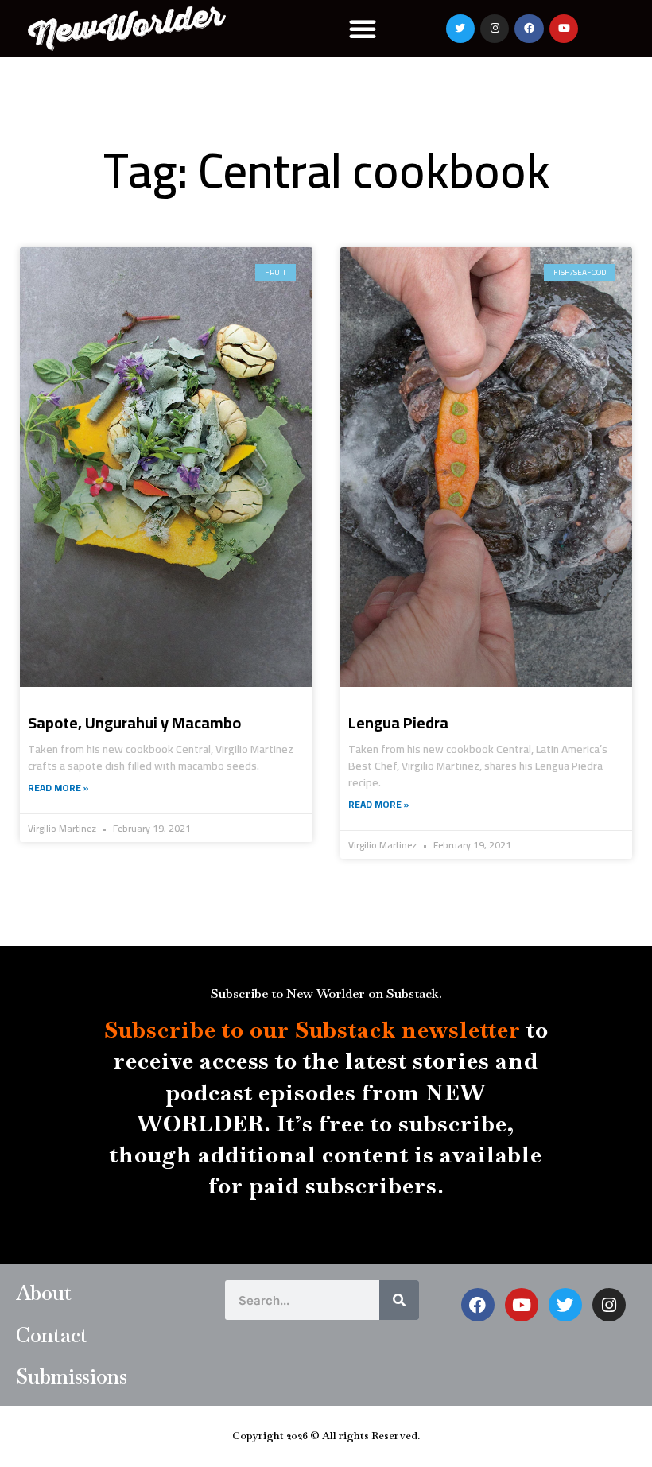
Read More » (58, 788)
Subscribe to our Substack (250, 1029)
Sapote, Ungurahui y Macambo (134, 722)
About (44, 1293)
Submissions (71, 1376)
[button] (362, 28)
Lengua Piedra (398, 722)
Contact (51, 1335)
